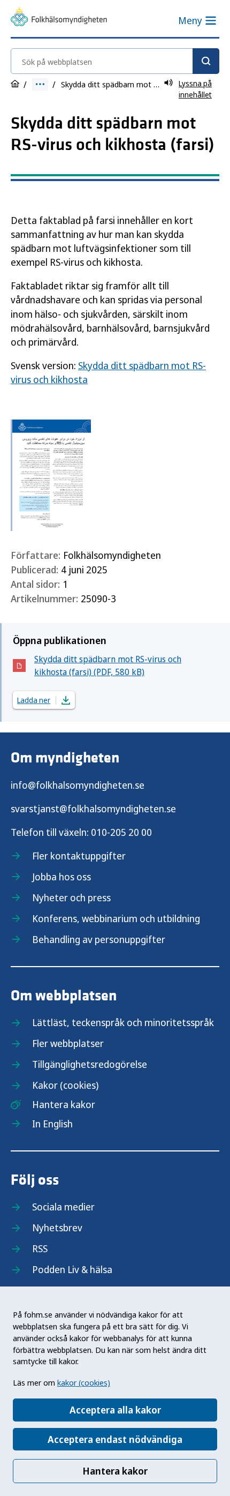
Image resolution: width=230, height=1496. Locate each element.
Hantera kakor (115, 1470)
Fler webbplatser (68, 1043)
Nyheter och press (71, 897)
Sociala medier (63, 1206)
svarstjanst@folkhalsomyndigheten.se (93, 808)
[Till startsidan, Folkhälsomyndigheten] (59, 18)
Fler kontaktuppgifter (79, 855)
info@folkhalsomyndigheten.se (77, 785)
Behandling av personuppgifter (98, 939)
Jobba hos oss (61, 876)
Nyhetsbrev (57, 1227)
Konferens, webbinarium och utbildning (116, 918)
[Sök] (206, 61)
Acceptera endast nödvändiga (115, 1439)
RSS (40, 1248)
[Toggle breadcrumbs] (40, 84)
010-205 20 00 (121, 832)
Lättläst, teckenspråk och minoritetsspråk (123, 1022)
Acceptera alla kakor (115, 1409)
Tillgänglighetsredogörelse (89, 1064)
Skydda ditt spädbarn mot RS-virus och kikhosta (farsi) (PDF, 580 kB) (107, 665)
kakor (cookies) (83, 1382)
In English (52, 1123)
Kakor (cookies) (65, 1085)
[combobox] (115, 61)
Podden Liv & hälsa (72, 1269)
